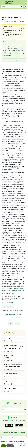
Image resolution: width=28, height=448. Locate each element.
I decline (10, 445)
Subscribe (23, 409)
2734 (3, 300)
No (17, 323)
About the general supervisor (18, 432)
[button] (4, 341)
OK (3, 445)
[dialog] (13, 442)
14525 (22, 298)
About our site (6, 432)
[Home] (2, 12)
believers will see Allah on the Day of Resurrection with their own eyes (13, 290)
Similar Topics (15, 60)
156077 (14, 298)
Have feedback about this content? (14, 314)
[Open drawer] (26, 3)
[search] (25, 6)
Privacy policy (14, 434)
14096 (9, 300)
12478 (18, 298)
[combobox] (11, 6)
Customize (22, 445)
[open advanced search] (21, 7)
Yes (10, 323)
